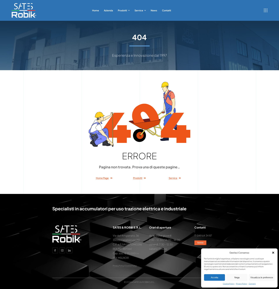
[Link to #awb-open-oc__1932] (265, 10)
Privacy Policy (241, 284)
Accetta (214, 277)
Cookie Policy (228, 284)
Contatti (252, 284)
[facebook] (55, 250)
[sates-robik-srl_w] (24, 4)
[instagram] (62, 250)
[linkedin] (69, 250)
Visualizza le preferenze (261, 277)
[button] (273, 252)
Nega (236, 277)
